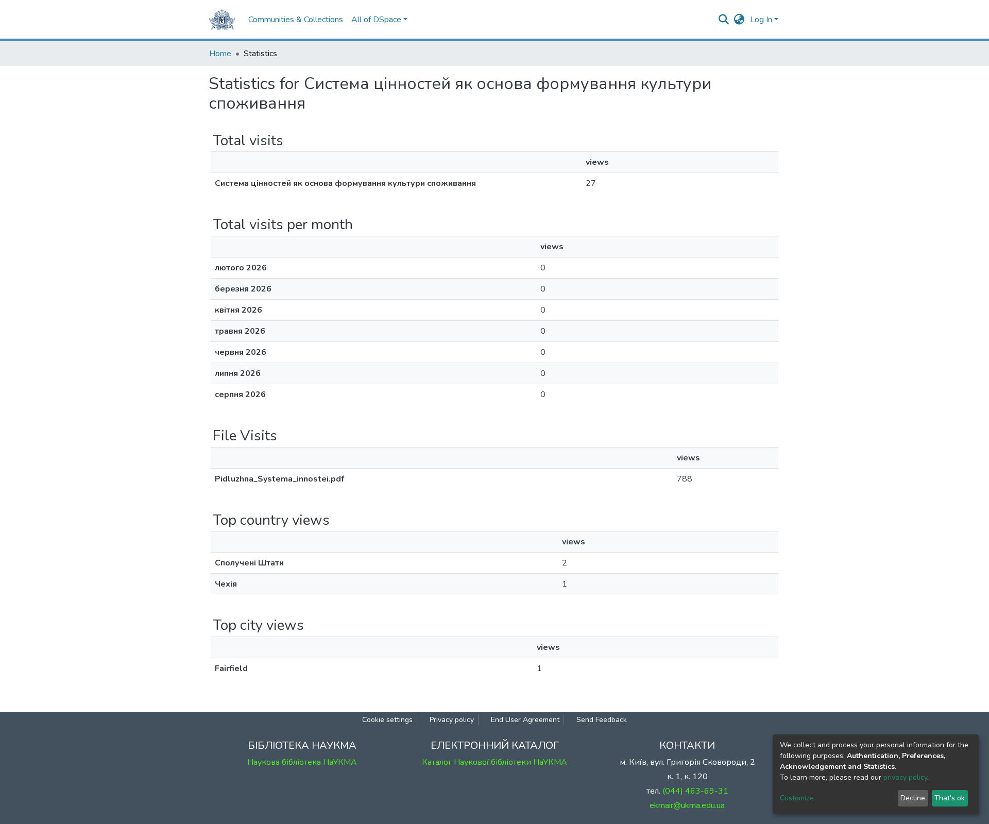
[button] (739, 19)
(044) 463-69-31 (695, 791)
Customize (796, 798)
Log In (761, 19)
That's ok (949, 798)
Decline (912, 798)
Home (220, 53)
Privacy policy (452, 720)
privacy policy (905, 777)
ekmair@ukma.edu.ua (687, 805)
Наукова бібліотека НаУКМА (302, 762)
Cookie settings (387, 720)
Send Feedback (601, 720)
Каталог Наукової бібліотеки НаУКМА (494, 762)
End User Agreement (525, 720)
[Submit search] (724, 19)
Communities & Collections (295, 19)
